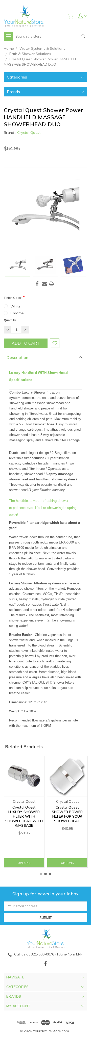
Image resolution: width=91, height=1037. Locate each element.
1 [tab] (41, 874)
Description (17, 357)
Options (24, 863)
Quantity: (10, 320)
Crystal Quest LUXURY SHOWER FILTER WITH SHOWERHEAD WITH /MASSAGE (24, 816)
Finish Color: (14, 297)
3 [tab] (50, 874)
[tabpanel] (24, 812)
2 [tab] (45, 874)
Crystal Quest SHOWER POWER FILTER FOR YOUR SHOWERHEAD (67, 814)
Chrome (17, 313)
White (15, 306)
